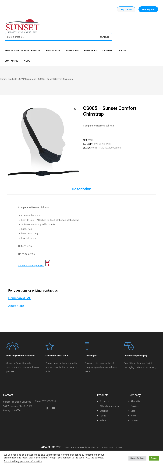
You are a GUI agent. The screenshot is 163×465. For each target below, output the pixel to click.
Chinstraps (107, 447)
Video (119, 447)
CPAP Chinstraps (27, 79)
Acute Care (16, 306)
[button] (126, 9)
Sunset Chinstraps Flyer (31, 265)
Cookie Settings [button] (137, 458)
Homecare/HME (19, 298)
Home (3, 79)
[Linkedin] (47, 408)
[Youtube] (53, 408)
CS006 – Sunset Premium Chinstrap (81, 447)
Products (12, 79)
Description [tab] (81, 189)
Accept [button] (154, 458)
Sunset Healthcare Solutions (106, 148)
